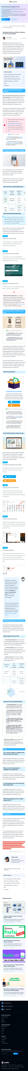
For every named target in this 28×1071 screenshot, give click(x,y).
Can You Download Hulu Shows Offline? (12, 74)
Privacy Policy (20, 1064)
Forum (2, 1031)
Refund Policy (11, 1066)
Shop (2, 1018)
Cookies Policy (17, 1066)
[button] (5, 19)
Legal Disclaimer (4, 1064)
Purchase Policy (4, 1066)
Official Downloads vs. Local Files (11, 81)
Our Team (3, 1039)
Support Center (4, 1026)
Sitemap (22, 1066)
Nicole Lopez (9, 37)
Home (4, 25)
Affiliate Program (4, 1043)
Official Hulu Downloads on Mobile (11, 76)
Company (3, 1041)
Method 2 (8, 714)
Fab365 (2, 1020)
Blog (2, 1033)
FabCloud (3, 1021)
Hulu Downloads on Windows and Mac (12, 79)
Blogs (7, 25)
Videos (2, 1029)
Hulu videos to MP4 (17, 416)
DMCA (9, 1064)
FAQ (5, 83)
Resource (3, 1028)
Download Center (4, 1016)
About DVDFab (4, 1037)
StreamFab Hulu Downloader (12, 142)
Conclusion (6, 85)
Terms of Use (14, 1064)
